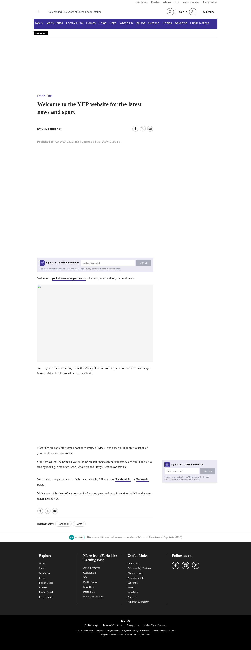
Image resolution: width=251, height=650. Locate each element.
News (39, 23)
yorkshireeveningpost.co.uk (69, 278)
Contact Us (133, 563)
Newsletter (133, 592)
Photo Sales (89, 591)
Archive (132, 597)
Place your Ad (135, 573)
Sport (42, 568)
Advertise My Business (139, 568)
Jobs (177, 2)
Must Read (88, 587)
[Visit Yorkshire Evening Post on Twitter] (195, 565)
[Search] (170, 12)
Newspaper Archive (93, 596)
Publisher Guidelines (138, 602)
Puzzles (155, 2)
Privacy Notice (91, 269)
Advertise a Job (136, 578)
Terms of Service (108, 269)
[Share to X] (143, 129)
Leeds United (54, 23)
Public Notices (210, 2)
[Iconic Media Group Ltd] (125, 620)
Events (131, 587)
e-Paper (167, 2)
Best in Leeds (46, 582)
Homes (91, 23)
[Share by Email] (150, 129)
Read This (44, 96)
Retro (112, 23)
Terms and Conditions (112, 625)
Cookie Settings (91, 625)
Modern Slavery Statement (155, 625)
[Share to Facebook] (135, 129)
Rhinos (140, 23)
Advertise (181, 23)
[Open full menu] (37, 12)
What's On (126, 23)
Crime (102, 23)
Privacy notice (133, 625)
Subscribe (133, 582)
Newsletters (142, 2)
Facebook (121, 479)
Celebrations (89, 572)
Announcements (191, 2)
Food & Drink (74, 23)
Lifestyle (43, 587)
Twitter (141, 479)
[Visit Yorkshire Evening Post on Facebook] (175, 565)
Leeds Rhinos (46, 597)
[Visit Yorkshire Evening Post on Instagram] (185, 565)
